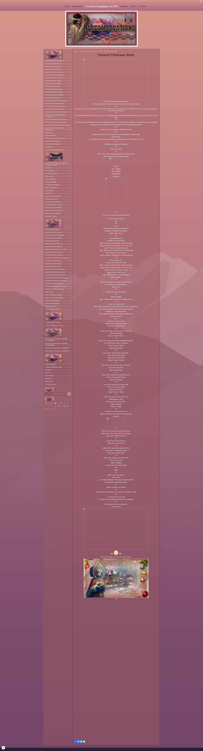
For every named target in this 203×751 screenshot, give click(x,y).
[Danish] (49, 409)
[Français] (46, 403)
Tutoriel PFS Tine (51, 179)
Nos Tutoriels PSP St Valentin (54, 255)
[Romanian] (55, 406)
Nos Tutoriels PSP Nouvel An (54, 243)
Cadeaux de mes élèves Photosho (55, 149)
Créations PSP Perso (51, 173)
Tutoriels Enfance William (53, 322)
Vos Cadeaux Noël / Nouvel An (54, 204)
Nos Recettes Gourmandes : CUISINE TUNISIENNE (56, 344)
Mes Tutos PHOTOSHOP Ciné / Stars (56, 112)
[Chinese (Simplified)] (58, 409)
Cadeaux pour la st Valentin (53, 207)
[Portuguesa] (46, 406)
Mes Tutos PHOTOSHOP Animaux (55, 106)
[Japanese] (55, 403)
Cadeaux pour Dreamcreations (54, 210)
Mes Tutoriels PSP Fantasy (53, 83)
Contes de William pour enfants (54, 325)
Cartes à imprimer (51, 364)
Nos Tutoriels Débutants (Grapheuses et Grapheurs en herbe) (57, 164)
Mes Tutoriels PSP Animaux (54, 66)
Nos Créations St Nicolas (53, 303)
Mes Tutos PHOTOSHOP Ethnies (55, 109)
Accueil (67, 6)
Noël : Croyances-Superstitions (54, 297)
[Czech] (52, 409)
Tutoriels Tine (50, 176)
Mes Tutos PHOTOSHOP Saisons (55, 103)
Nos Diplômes (49, 190)
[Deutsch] (64, 403)
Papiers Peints (50, 170)
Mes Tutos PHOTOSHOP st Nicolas (56, 280)
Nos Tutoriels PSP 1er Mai (53, 266)
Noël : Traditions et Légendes (54, 295)
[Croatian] (55, 409)
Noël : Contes (49, 292)
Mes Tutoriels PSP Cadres (53, 98)
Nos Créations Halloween (53, 300)
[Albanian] (61, 409)
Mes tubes (48, 167)
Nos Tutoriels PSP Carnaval (54, 261)
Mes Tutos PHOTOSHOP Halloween (56, 275)
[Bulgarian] (46, 409)
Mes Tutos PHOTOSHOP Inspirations (56, 100)
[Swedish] (52, 406)
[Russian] (49, 406)
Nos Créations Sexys (51, 187)
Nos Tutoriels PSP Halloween (54, 232)
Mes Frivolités (50, 375)
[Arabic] (58, 403)
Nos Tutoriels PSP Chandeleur (54, 252)
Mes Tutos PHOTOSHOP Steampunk (56, 122)
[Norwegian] (61, 406)
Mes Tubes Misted (51, 135)
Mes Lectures (49, 381)
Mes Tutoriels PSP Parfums (53, 80)
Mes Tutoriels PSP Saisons (53, 63)
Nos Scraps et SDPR (51, 199)
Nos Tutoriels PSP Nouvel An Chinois (56, 249)
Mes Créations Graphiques (53, 141)
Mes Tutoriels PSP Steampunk (54, 95)
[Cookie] (3, 747)
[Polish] (58, 406)
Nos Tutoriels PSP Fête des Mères (55, 269)
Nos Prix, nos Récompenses (53, 213)
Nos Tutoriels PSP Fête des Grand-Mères (57, 258)
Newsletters (77, 6)
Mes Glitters (49, 193)
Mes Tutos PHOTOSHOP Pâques (55, 289)
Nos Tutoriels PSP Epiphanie (54, 246)
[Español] (52, 403)
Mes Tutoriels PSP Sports (53, 86)
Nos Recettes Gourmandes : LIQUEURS (57, 351)
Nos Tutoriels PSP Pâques (53, 263)
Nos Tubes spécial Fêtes (52, 229)
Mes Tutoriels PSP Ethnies (53, 69)
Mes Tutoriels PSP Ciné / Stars (54, 72)
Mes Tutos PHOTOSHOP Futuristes (56, 119)
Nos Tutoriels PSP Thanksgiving (55, 235)
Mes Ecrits (49, 378)
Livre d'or (142, 6)
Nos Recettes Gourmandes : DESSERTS (57, 348)
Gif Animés (49, 370)
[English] (49, 403)
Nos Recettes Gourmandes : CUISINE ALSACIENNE (56, 339)
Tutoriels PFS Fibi (51, 182)
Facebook (124, 6)
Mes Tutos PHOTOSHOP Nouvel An (56, 286)
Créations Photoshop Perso (53, 196)
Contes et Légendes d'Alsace (54, 367)
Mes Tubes (49, 132)
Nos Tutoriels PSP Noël (95, 51)
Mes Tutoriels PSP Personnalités (55, 75)
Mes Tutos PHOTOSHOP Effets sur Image (58, 125)
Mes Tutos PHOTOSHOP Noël (54, 283)
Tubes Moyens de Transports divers (56, 138)
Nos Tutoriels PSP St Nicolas (54, 238)
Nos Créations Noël (51, 306)
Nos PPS (48, 373)
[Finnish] (67, 406)
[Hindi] (64, 406)
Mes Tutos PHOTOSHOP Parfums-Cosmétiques (55, 115)
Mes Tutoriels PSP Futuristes (54, 92)
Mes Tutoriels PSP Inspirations (54, 61)
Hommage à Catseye (51, 216)
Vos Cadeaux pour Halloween (54, 202)
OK (69, 393)
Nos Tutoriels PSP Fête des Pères (55, 272)
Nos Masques (49, 147)
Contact (133, 6)
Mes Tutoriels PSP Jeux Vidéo (54, 78)
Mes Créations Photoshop (53, 144)
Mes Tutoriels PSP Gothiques (54, 89)
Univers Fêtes (83, 51)
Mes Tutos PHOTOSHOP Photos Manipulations (55, 129)
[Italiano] (61, 403)
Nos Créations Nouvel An (53, 309)
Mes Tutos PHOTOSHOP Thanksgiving (57, 278)
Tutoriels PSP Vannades (53, 185)
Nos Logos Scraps (51, 384)
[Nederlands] (67, 403)
